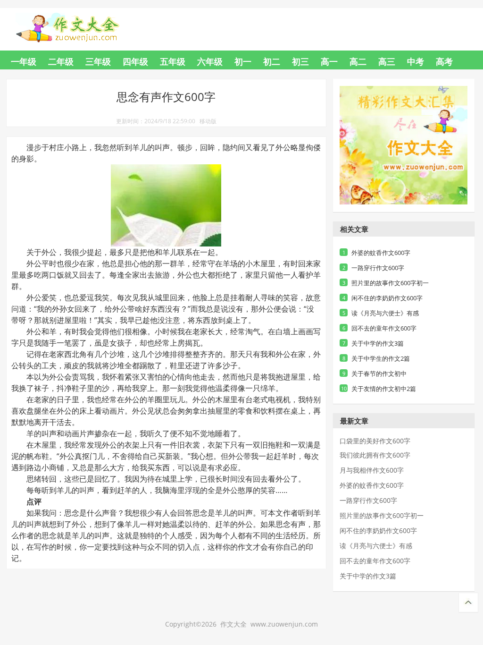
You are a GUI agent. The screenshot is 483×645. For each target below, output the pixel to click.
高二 (358, 61)
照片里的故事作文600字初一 (390, 283)
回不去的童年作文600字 (383, 328)
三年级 (98, 61)
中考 (415, 61)
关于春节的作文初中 (379, 373)
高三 (386, 61)
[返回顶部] (468, 602)
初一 (242, 61)
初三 (300, 61)
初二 (271, 61)
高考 (444, 61)
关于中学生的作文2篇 (380, 358)
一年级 (23, 61)
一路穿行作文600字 (377, 267)
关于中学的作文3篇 (377, 343)
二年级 (61, 61)
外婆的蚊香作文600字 (380, 252)
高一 (329, 61)
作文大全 (76, 22)
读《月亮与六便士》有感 (385, 313)
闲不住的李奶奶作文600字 (387, 298)
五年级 (172, 61)
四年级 (135, 61)
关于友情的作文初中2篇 (383, 388)
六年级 (210, 61)
